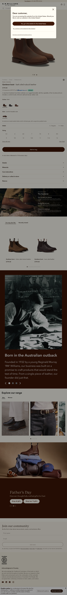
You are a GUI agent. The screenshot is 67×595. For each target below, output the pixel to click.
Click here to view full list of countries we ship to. (22, 34)
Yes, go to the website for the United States (33, 24)
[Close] (53, 9)
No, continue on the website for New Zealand (24, 28)
